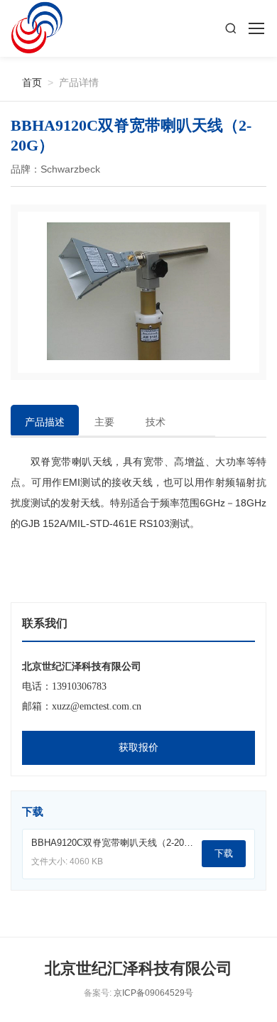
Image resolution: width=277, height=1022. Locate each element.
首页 (26, 82)
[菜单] (255, 28)
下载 (223, 853)
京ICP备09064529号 (153, 993)
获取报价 (138, 747)
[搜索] (231, 28)
